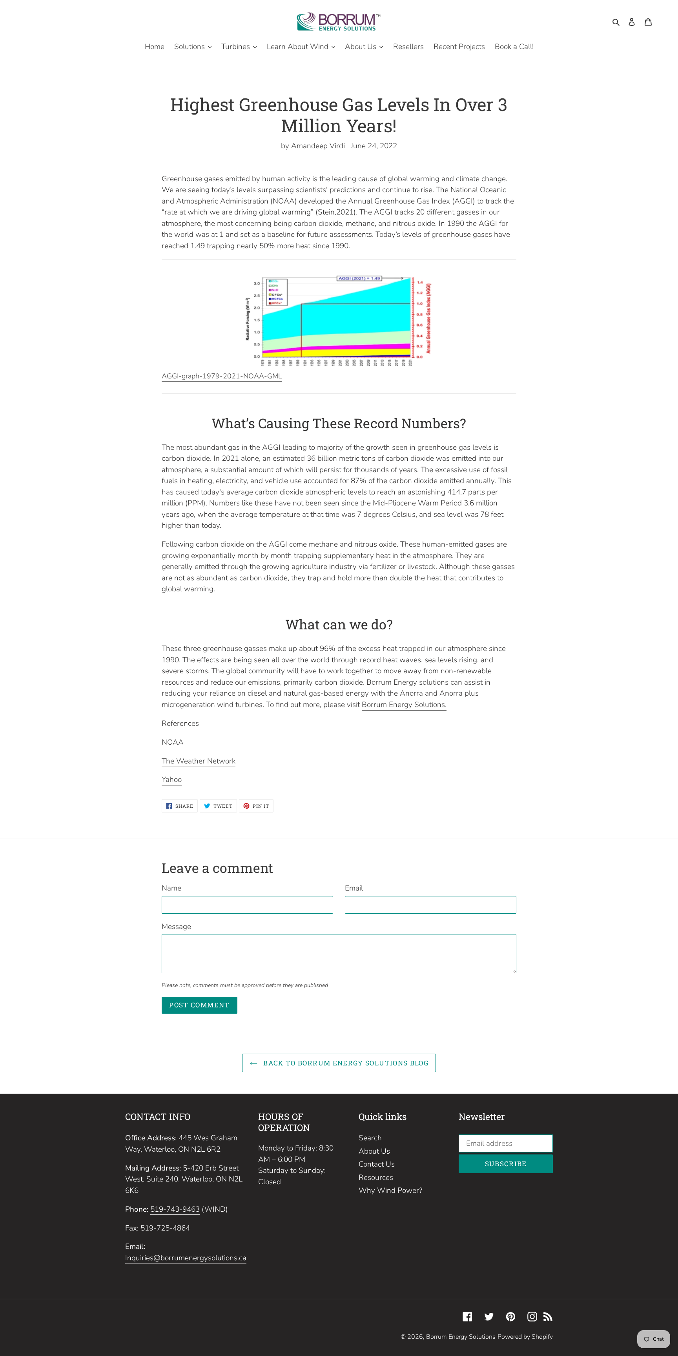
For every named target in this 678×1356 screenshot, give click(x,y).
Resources (376, 1177)
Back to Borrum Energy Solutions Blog (344, 1062)
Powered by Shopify (525, 1336)
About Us (374, 1151)
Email (354, 888)
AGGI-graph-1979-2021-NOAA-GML (222, 376)
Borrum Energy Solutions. (404, 705)
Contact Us (377, 1164)
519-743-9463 (175, 1209)
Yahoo (172, 779)
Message (176, 927)
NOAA (173, 742)
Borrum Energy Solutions (461, 1336)
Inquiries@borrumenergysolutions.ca (185, 1258)
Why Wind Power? (390, 1190)
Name (171, 888)
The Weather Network (198, 761)
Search (370, 1138)
